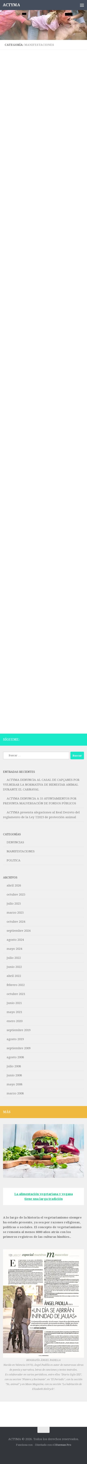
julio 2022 (14, 958)
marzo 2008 (15, 1093)
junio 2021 (14, 1003)
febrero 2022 (16, 985)
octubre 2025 (16, 894)
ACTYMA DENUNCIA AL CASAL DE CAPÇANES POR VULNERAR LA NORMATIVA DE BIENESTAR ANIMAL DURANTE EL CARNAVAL (41, 784)
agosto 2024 (15, 940)
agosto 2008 (15, 1057)
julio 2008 (14, 1066)
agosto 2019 (15, 1039)
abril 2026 (14, 885)
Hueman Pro (63, 1444)
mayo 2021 (14, 1012)
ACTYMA (11, 5)
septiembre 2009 (19, 1048)
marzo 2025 (15, 912)
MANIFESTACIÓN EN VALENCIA (37, 282)
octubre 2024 (16, 921)
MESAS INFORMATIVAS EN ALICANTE (43, 551)
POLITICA (13, 860)
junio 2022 (14, 967)
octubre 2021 (16, 994)
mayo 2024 (14, 949)
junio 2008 (14, 1075)
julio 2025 (14, 903)
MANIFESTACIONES (16, 138)
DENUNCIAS (15, 842)
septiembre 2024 (19, 930)
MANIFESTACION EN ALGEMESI (37, 145)
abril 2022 (14, 976)
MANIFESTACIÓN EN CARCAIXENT (39, 683)
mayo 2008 (14, 1084)
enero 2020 (14, 1021)
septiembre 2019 (19, 1030)
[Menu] (82, 5)
